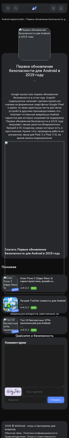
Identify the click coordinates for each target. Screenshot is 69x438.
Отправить (56, 400)
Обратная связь (13, 433)
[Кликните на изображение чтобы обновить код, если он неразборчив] (13, 392)
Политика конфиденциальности (40, 433)
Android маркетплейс (13, 19)
